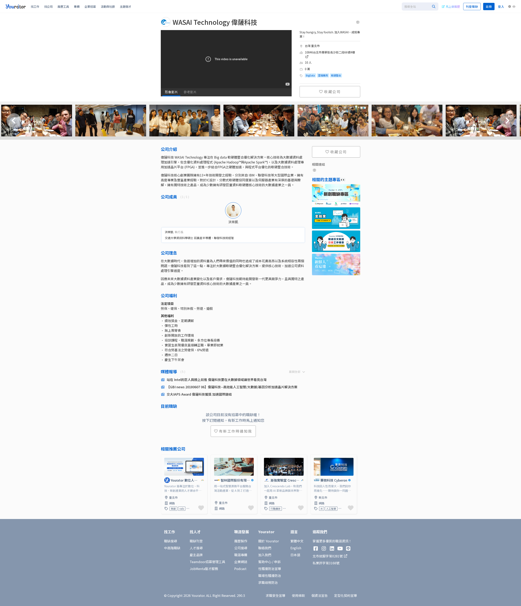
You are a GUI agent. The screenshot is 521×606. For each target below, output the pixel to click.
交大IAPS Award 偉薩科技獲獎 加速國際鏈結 (199, 394)
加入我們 (264, 554)
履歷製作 (240, 541)
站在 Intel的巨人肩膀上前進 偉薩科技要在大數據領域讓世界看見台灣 (217, 379)
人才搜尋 (196, 547)
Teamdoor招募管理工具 (207, 561)
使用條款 (298, 595)
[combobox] (420, 6)
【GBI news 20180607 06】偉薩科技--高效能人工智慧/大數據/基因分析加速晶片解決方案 (232, 386)
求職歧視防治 (268, 582)
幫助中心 (264, 561)
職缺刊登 (196, 541)
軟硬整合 (336, 75)
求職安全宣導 (275, 595)
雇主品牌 (196, 554)
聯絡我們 (264, 547)
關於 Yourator (268, 541)
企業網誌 (240, 561)
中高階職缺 (172, 547)
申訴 (277, 561)
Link (164, 457)
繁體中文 (296, 541)
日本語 (295, 554)
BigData (310, 75)
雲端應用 (323, 75)
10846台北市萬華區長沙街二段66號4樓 (330, 52)
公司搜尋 (240, 547)
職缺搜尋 (170, 541)
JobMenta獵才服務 (204, 568)
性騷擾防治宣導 (269, 568)
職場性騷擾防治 (269, 575)
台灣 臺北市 (312, 46)
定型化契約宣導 (345, 595)
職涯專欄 (240, 554)
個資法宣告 (319, 595)
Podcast (240, 568)
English (295, 547)
